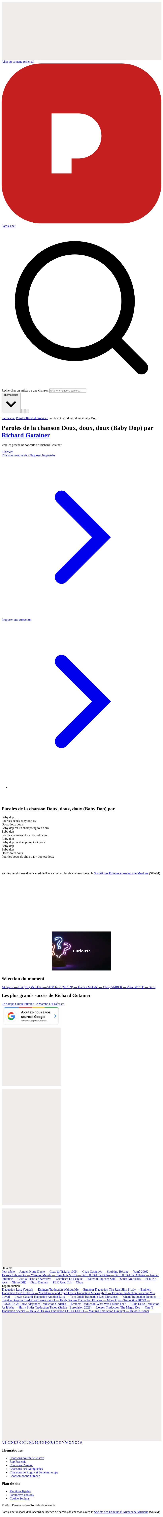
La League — (83, 1278)
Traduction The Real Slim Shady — (123, 1289)
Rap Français (18, 1461)
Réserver (7, 451)
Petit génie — (15, 1271)
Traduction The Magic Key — (129, 1307)
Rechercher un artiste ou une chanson (25, 390)
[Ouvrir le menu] (26, 411)
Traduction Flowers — (100, 1300)
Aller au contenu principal (18, 61)
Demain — (48, 1282)
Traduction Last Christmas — (107, 1296)
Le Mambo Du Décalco (49, 1003)
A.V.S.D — (84, 1275)
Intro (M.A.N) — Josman (71, 987)
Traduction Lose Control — (50, 1300)
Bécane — (129, 1271)
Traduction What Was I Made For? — (113, 1304)
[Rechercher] (22, 411)
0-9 (80, 1442)
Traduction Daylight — (124, 1311)
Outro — (118, 1275)
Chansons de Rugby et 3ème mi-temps (34, 1472)
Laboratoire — (27, 1275)
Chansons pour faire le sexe (27, 1458)
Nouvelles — (139, 1278)
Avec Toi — (71, 1282)
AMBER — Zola (122, 987)
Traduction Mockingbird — (99, 1293)
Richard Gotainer (26, 435)
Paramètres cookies (22, 1495)
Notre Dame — (49, 1271)
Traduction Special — (26, 1311)
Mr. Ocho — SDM (42, 987)
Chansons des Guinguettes (26, 1468)
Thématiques (11, 394)
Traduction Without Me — (71, 1289)
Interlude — (20, 1278)
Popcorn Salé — (113, 1278)
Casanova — (104, 1271)
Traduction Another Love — (59, 1296)
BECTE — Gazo (144, 987)
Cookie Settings (19, 1498)
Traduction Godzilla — (61, 1304)
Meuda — (53, 1275)
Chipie (19, 1003)
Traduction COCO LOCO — (75, 1311)
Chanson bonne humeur (25, 1476)
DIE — (28, 1282)
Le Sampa (8, 1003)
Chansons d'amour (21, 1465)
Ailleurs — (147, 1275)
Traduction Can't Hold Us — (39, 1293)
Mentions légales (20, 1491)
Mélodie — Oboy (99, 987)
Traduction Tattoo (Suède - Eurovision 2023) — (70, 1307)
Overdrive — (53, 1278)
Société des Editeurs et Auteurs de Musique (121, 873)
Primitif (29, 1003)
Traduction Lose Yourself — (25, 1289)
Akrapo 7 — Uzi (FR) (16, 987)
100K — (79, 1271)
